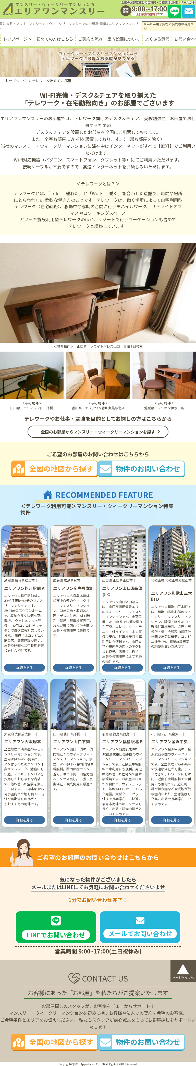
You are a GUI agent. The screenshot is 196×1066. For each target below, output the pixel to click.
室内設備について (123, 39)
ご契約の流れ (90, 39)
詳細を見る (24, 667)
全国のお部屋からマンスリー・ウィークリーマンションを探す (98, 432)
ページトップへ (183, 970)
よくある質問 (157, 39)
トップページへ (17, 39)
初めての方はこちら (54, 39)
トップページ (16, 80)
